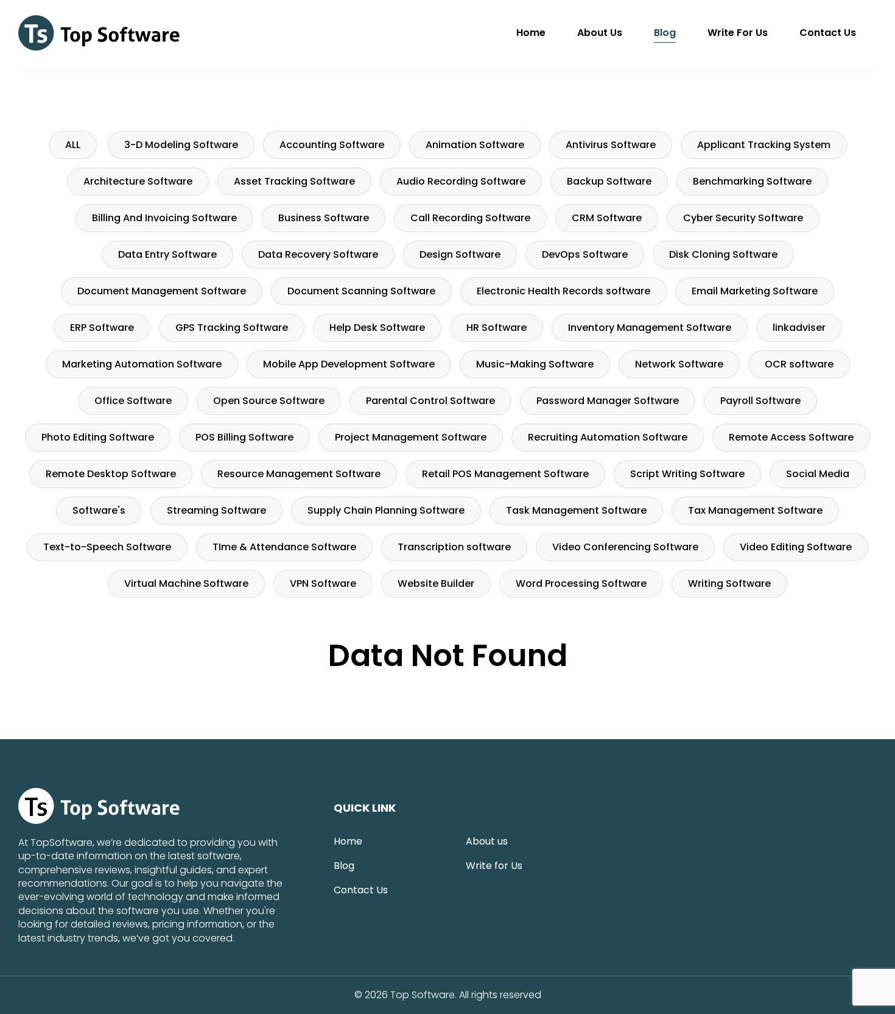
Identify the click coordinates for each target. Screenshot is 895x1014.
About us (599, 33)
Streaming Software (216, 510)
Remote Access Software (791, 437)
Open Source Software (269, 401)
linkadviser (799, 328)
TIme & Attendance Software (284, 547)
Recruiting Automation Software (607, 437)
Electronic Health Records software (563, 291)
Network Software (679, 364)
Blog (665, 33)
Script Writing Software (687, 474)
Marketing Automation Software (142, 364)
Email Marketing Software (755, 291)
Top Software (422, 995)
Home (531, 33)
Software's (98, 510)
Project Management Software (410, 437)
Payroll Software (760, 401)
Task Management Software (576, 510)
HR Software (496, 328)
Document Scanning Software (361, 291)
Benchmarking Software (752, 181)
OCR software (799, 364)
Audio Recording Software (460, 181)
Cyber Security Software (743, 218)
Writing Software (729, 583)
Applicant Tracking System (763, 145)
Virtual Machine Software (186, 583)
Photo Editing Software (97, 437)
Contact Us (827, 33)
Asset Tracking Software (294, 181)
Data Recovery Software (318, 254)
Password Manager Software (607, 401)
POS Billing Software (244, 437)
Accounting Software (331, 145)
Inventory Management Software (649, 328)
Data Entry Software (167, 254)
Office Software (133, 401)
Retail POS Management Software (505, 474)
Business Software (323, 218)
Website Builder (436, 583)
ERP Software (102, 328)
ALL (72, 145)
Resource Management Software (299, 474)
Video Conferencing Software (625, 547)
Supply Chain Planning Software (386, 510)
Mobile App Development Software (349, 364)
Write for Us (737, 33)
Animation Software (475, 145)
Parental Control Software (430, 401)
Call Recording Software (470, 218)
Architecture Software (137, 181)
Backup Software (609, 181)
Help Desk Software (377, 328)
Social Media (817, 474)
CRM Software (607, 218)
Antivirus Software (611, 145)
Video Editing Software (796, 547)
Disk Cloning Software (723, 254)
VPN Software (323, 583)
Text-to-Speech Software (107, 547)
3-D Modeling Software (181, 145)
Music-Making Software (535, 364)
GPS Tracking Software (231, 328)
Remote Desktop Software (111, 474)
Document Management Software (161, 291)
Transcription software (454, 547)
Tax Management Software (755, 510)
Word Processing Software (581, 583)
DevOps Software (585, 254)
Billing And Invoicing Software (164, 218)
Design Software (459, 254)
